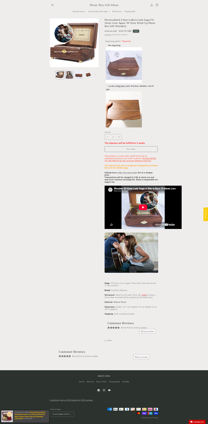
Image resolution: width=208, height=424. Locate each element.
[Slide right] (96, 74)
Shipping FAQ (114, 382)
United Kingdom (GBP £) (61, 414)
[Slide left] (52, 74)
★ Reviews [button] (206, 214)
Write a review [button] (147, 331)
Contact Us (198, 422)
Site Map (125, 382)
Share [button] (109, 340)
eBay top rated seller (127, 172)
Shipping (108, 34)
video (144, 295)
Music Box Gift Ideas (152, 417)
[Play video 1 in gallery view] (69, 75)
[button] (52, 5)
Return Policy (101, 382)
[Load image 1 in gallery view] (60, 75)
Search (81, 382)
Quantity (108, 132)
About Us (90, 382)
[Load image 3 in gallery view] (88, 75)
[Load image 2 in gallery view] (79, 75)
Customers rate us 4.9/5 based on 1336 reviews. (71, 400)
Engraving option (112, 41)
